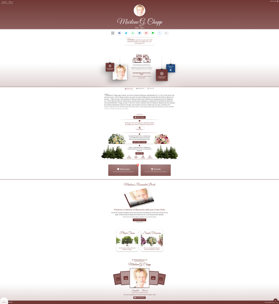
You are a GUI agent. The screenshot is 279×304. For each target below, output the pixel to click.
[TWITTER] (126, 33)
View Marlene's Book (139, 219)
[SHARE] (159, 33)
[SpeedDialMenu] (275, 300)
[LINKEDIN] (139, 33)
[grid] (139, 68)
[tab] (129, 88)
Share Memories (140, 297)
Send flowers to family (139, 142)
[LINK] (166, 33)
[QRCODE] (113, 33)
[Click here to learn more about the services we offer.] (139, 291)
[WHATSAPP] (133, 33)
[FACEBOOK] (119, 33)
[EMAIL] (146, 33)
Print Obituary (140, 117)
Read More (139, 114)
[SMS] (153, 33)
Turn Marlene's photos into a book (142, 73)
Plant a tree (139, 153)
